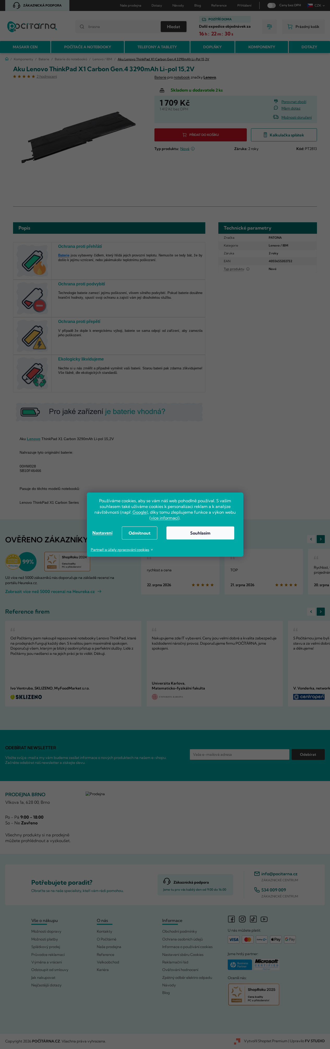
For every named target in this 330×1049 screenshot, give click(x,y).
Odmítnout (140, 533)
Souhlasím (200, 533)
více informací (164, 517)
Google (140, 512)
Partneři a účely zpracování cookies (120, 549)
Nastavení (102, 532)
